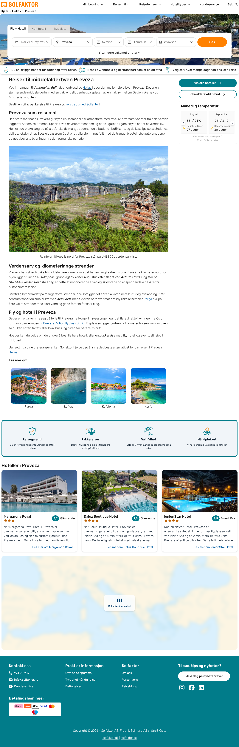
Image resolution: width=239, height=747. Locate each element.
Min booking (91, 4)
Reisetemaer (148, 4)
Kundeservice (209, 4)
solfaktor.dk (111, 738)
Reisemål (119, 4)
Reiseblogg (129, 686)
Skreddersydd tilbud (205, 94)
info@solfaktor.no (26, 679)
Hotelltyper (178, 4)
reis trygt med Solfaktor (82, 104)
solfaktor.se (129, 738)
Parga (148, 299)
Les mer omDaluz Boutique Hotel (130, 547)
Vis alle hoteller (205, 83)
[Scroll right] (232, 123)
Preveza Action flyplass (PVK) (63, 323)
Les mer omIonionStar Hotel (213, 547)
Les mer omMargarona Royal (52, 547)
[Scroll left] (183, 123)
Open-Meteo (212, 140)
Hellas (87, 87)
